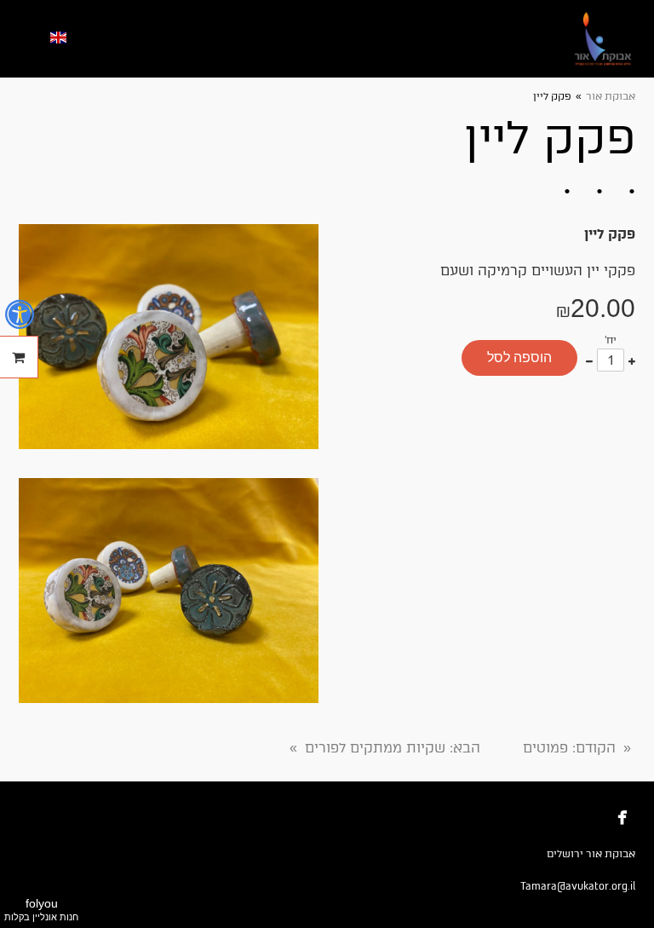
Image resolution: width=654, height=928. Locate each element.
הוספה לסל (519, 357)
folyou (41, 909)
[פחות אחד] (589, 360)
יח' (611, 340)
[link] (603, 39)
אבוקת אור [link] (610, 96)
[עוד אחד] (631, 360)
